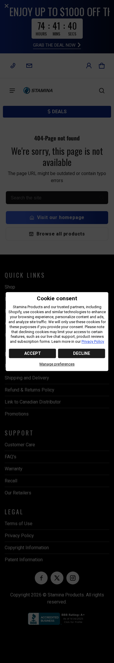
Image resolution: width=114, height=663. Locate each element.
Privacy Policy (93, 342)
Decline (81, 353)
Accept (32, 353)
